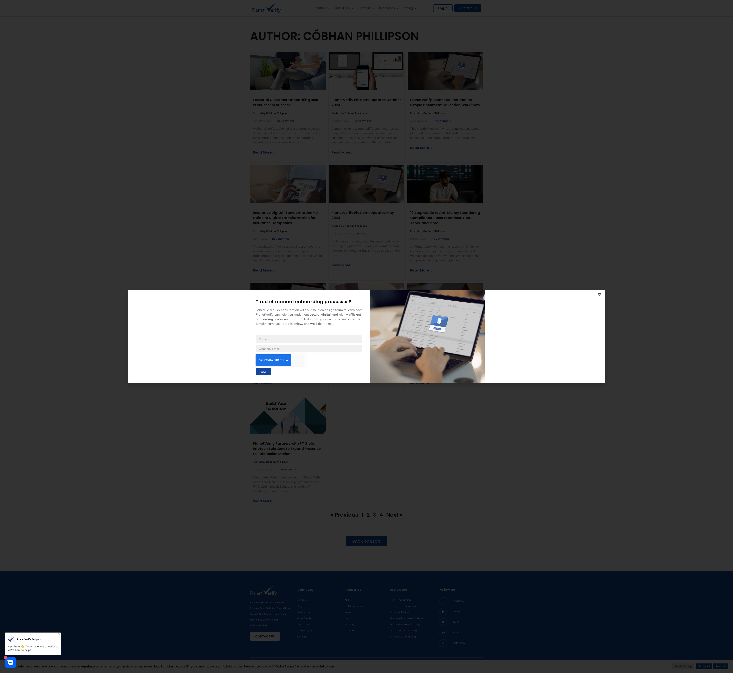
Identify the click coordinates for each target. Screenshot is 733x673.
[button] (599, 295)
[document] (366, 336)
